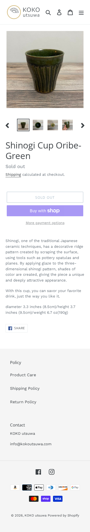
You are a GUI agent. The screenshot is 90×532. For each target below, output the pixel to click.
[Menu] (81, 12)
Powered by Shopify (63, 515)
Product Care (23, 374)
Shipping (13, 174)
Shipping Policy (25, 388)
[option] (23, 125)
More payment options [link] (45, 223)
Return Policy (23, 402)
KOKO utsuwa (35, 515)
